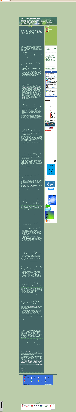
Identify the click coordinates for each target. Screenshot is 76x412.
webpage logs (38, 403)
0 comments (39, 364)
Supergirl (39, 362)
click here (46, 204)
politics (32, 362)
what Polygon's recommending (28, 185)
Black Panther (28, 360)
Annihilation (38, 130)
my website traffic (51, 163)
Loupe (1, 409)
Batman (24, 360)
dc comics (37, 360)
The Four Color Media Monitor (30, 18)
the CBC (26, 142)
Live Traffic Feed (51, 71)
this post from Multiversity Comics (35, 306)
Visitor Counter (51, 188)
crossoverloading (33, 360)
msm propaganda (28, 362)
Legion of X (23, 97)
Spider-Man (35, 362)
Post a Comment (23, 368)
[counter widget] (49, 180)
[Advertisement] (38, 7)
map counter (47, 129)
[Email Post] (41, 364)
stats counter (47, 120)
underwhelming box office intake (27, 351)
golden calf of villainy (28, 361)
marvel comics (23, 362)
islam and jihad (39, 361)
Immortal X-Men (36, 88)
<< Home (22, 370)
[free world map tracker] (50, 126)
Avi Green (50, 29)
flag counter (47, 121)
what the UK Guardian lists (27, 166)
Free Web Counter (48, 207)
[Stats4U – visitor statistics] (49, 218)
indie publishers (34, 361)
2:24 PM (29, 364)
